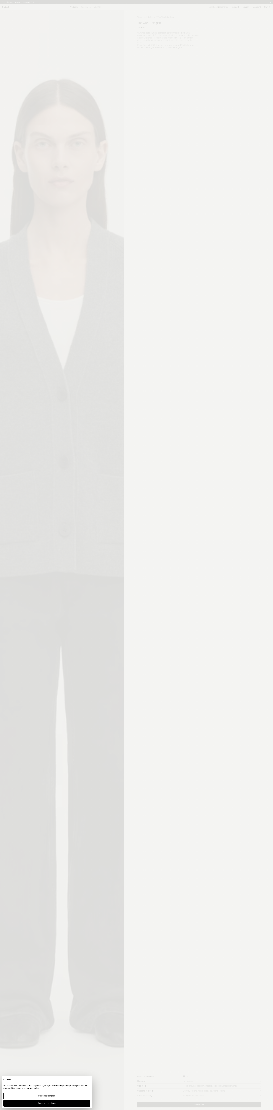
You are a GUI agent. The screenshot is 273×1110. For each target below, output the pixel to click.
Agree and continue (47, 1103)
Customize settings (46, 1096)
